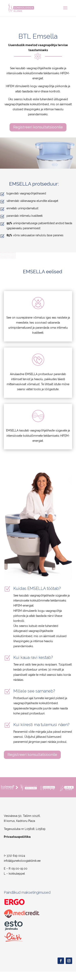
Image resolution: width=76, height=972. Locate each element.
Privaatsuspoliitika (17, 836)
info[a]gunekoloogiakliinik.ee (22, 860)
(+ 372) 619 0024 (14, 855)
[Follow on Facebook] (61, 961)
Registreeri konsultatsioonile (38, 127)
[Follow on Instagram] (69, 961)
